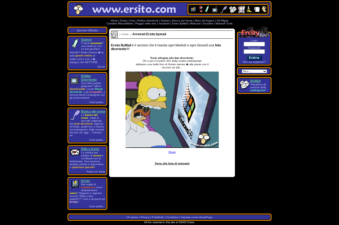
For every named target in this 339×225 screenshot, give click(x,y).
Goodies (208, 23)
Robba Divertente (89, 78)
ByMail (255, 81)
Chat (132, 20)
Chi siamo (132, 217)
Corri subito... (97, 102)
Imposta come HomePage (197, 217)
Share (172, 152)
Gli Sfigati (222, 20)
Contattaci (172, 217)
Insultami (164, 23)
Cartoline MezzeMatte (119, 23)
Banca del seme (93, 111)
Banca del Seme (182, 20)
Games (165, 20)
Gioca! (101, 66)
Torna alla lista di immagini (172, 163)
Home (114, 20)
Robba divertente (148, 20)
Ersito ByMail (180, 23)
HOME (125, 34)
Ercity (123, 20)
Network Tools (224, 23)
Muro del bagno (204, 20)
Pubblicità (158, 217)
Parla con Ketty (96, 171)
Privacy (145, 217)
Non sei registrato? (254, 61)
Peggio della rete (145, 23)
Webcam (195, 23)
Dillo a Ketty (90, 149)
